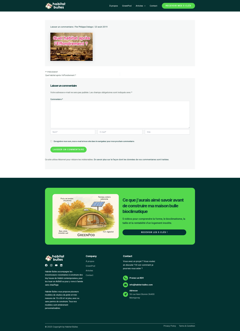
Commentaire (56, 99)
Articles (139, 6)
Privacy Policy (170, 326)
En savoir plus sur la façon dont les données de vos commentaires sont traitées (131, 159)
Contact (153, 6)
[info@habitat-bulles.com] (125, 284)
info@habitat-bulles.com (141, 285)
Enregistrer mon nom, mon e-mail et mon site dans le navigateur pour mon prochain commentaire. (94, 141)
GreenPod (127, 6)
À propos (113, 6)
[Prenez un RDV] (125, 278)
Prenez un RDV (137, 278)
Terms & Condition (187, 326)
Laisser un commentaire (61, 27)
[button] (144, 6)
